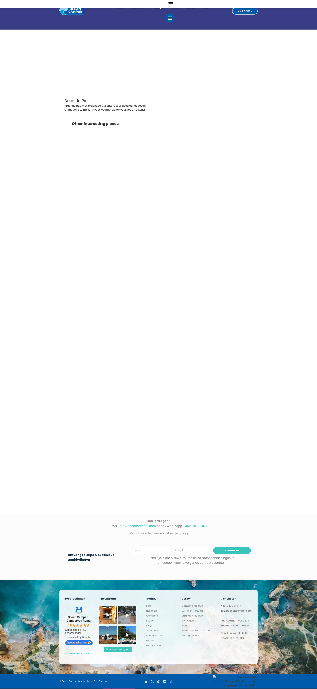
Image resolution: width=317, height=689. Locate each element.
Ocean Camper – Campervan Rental (79, 618)
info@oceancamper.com (137, 526)
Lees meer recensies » (77, 653)
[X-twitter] (152, 681)
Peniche (136, 178)
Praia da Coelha (142, 378)
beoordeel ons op (77, 642)
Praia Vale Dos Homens (148, 445)
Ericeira (135, 134)
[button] (170, 18)
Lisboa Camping (142, 241)
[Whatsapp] (171, 681)
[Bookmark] (75, 172)
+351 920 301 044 (195, 526)
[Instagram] (146, 681)
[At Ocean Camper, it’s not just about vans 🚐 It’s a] (127, 635)
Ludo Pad (137, 478)
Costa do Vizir (140, 278)
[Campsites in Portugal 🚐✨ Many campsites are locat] (127, 615)
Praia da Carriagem (145, 345)
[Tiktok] (158, 681)
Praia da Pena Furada (146, 411)
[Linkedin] (164, 681)
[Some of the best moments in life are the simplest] (108, 615)
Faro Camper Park (144, 311)
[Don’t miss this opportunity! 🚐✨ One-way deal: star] (108, 635)
